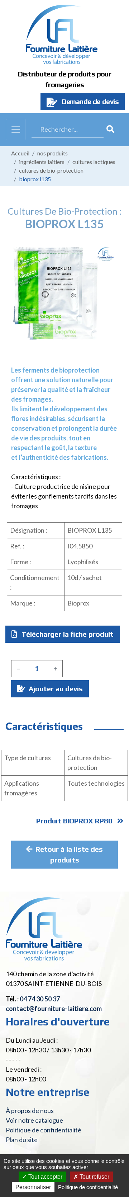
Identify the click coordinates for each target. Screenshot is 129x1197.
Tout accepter (44, 1177)
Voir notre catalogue (34, 1120)
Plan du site (22, 1140)
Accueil (20, 153)
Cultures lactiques (93, 161)
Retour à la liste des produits (69, 854)
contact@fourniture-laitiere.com (54, 1009)
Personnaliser (33, 1187)
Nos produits (52, 153)
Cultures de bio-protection (51, 170)
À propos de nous (30, 1110)
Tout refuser (93, 1177)
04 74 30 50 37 (40, 999)
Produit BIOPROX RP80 (75, 821)
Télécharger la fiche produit (67, 634)
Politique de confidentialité (43, 1130)
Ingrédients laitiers (41, 161)
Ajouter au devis (55, 688)
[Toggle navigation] (16, 129)
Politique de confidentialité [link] (88, 1187)
